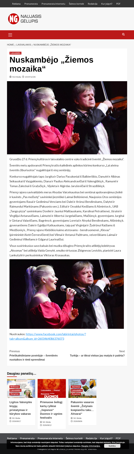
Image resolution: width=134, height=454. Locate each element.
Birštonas (14, 387)
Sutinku (112, 445)
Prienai (57, 390)
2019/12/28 (30, 77)
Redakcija (92, 3)
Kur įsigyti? (106, 3)
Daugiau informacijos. (90, 446)
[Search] (123, 34)
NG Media (16, 77)
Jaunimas (76, 387)
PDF (118, 3)
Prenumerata (31, 3)
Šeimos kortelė (76, 3)
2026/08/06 (77, 421)
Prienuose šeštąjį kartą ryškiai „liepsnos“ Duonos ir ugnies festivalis (51, 410)
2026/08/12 (47, 425)
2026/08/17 (16, 421)
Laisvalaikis (15, 53)
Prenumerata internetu (53, 3)
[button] (10, 34)
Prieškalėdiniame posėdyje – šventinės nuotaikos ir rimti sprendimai (33, 355)
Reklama (16, 3)
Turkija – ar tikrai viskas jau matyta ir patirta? (97, 353)
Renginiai (14, 394)
